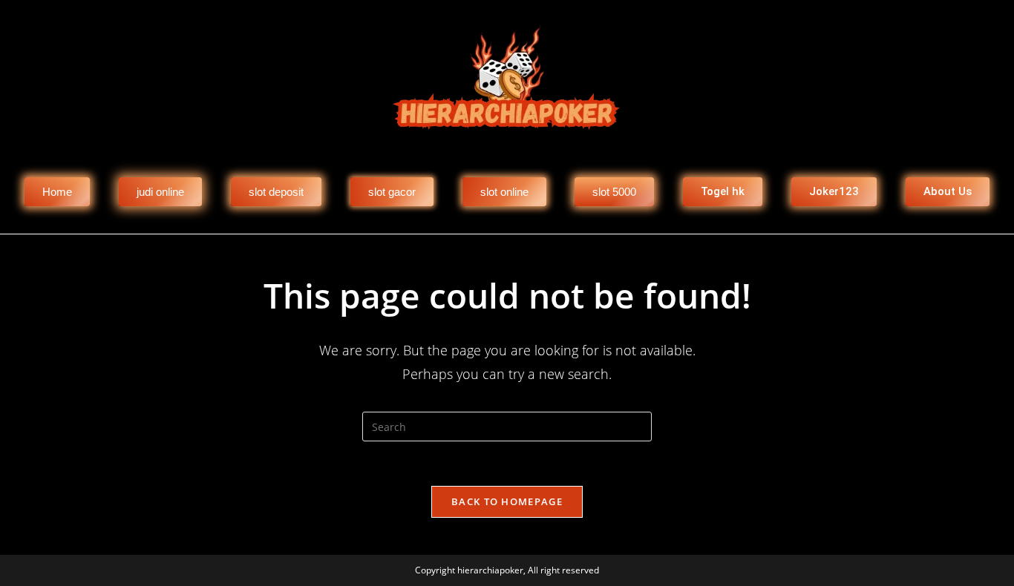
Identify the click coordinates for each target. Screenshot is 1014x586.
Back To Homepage (507, 501)
